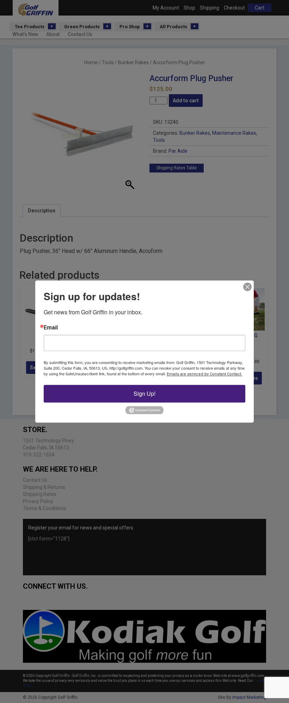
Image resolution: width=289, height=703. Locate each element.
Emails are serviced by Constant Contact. (204, 374)
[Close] (247, 287)
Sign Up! (144, 393)
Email (51, 328)
